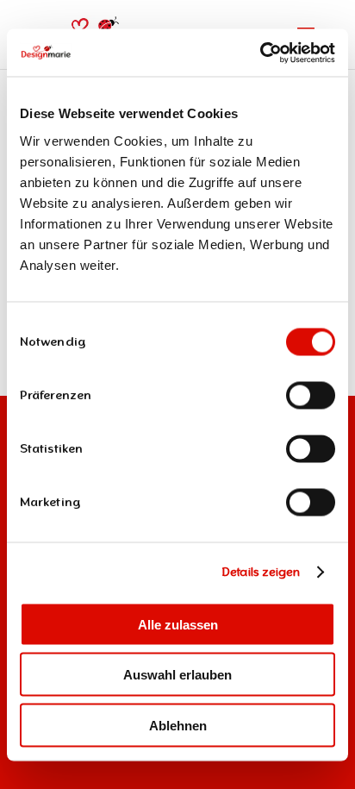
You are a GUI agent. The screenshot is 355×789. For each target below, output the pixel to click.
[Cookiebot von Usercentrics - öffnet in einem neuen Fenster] (259, 52)
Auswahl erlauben (177, 674)
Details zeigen (261, 573)
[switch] (310, 395)
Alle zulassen (178, 624)
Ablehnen (178, 724)
